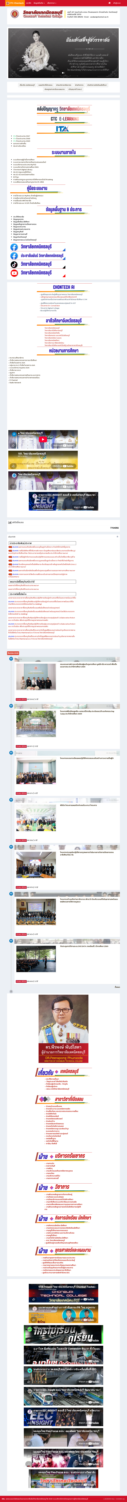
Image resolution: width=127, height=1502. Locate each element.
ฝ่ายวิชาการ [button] (79, 93)
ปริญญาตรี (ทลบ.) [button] (75, 97)
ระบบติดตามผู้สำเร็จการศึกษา (24, 168)
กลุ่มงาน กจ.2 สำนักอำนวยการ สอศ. (22, 373)
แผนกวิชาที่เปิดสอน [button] (45, 93)
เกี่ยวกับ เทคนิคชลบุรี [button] (27, 93)
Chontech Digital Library (22, 178)
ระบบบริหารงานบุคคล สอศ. (20, 376)
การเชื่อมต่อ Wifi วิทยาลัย (22, 209)
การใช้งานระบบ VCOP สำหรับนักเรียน (26, 211)
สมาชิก (28, 3)
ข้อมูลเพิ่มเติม (39, 3)
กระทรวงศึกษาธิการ (17, 366)
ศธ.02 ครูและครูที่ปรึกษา (22, 180)
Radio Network (15, 391)
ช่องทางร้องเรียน (19, 154)
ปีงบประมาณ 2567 (23, 144)
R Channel (14, 388)
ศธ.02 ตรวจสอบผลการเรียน (23, 182)
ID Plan (16, 185)
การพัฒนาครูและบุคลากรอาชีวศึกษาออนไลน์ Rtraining (33, 187)
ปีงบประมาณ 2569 (23, 149)
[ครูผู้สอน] (63, 117)
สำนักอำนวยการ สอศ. (17, 371)
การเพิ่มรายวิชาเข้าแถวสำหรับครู (24, 206)
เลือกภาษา (51, 3)
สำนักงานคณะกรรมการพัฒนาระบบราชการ (25, 383)
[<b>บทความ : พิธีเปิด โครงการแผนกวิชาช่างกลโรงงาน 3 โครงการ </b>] (36, 826)
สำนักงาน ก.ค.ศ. (15, 378)
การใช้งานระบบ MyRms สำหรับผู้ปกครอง (28, 204)
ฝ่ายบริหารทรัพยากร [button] (63, 93)
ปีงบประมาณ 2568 (23, 146)
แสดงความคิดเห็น (19, 151)
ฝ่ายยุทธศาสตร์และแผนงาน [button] (54, 97)
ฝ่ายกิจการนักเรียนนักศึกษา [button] (97, 93)
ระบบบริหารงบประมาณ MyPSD (24, 173)
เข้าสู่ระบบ (117, 3)
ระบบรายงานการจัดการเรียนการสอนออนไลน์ (29, 170)
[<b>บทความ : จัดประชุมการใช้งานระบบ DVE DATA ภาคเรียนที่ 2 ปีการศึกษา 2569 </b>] (36, 967)
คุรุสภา (12, 381)
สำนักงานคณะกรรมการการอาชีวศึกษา (23, 368)
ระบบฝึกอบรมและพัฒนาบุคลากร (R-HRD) (28, 190)
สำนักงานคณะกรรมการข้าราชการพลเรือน (24, 386)
